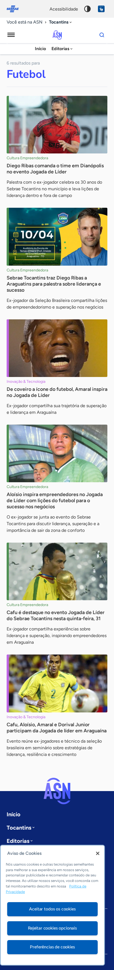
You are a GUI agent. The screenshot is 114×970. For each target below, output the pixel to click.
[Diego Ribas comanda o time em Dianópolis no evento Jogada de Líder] (57, 124)
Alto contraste (87, 9)
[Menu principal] (11, 34)
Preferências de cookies (52, 947)
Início (40, 48)
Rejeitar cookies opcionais (52, 928)
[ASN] (57, 791)
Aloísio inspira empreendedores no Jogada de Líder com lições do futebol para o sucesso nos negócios (55, 500)
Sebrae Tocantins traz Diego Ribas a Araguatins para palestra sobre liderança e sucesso (54, 284)
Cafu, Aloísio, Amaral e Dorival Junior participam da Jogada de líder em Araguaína (57, 728)
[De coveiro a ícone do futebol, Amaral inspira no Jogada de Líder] (57, 348)
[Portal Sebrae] (15, 8)
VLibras (101, 9)
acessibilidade (64, 9)
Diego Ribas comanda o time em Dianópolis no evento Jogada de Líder (55, 169)
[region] (52, 905)
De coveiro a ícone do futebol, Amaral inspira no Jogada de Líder (57, 392)
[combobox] (61, 22)
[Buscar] (101, 34)
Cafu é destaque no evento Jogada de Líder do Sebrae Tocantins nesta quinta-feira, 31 (56, 615)
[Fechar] (98, 853)
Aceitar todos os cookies (52, 909)
